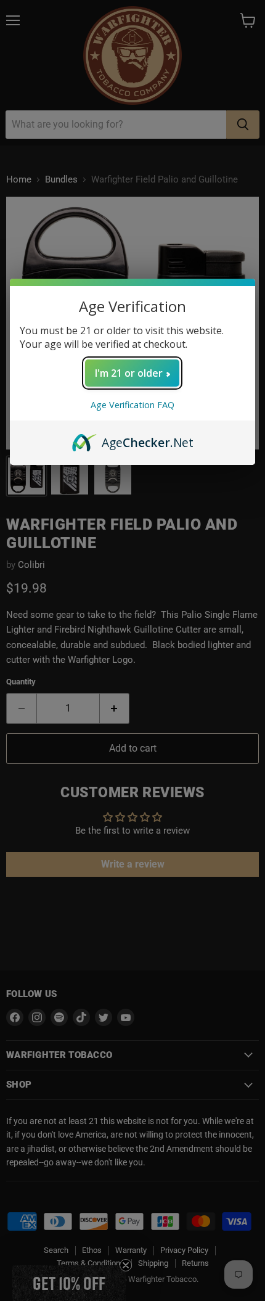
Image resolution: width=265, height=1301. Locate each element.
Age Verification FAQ (132, 405)
